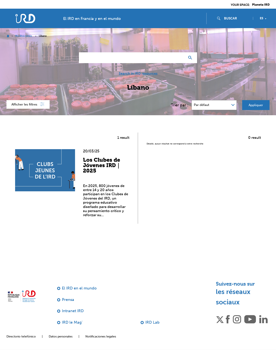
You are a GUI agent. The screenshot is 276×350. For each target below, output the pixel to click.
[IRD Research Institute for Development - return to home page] (21, 296)
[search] (236, 18)
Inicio (7, 36)
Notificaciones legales (100, 336)
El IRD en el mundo (79, 288)
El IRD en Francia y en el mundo (92, 19)
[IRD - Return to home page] (25, 18)
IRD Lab (152, 322)
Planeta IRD (261, 4)
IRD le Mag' (72, 322)
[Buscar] (191, 57)
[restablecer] (180, 57)
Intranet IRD (73, 311)
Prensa (68, 300)
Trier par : (179, 105)
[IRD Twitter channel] (220, 319)
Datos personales (60, 336)
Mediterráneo (23, 35)
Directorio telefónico (21, 336)
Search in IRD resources (138, 73)
